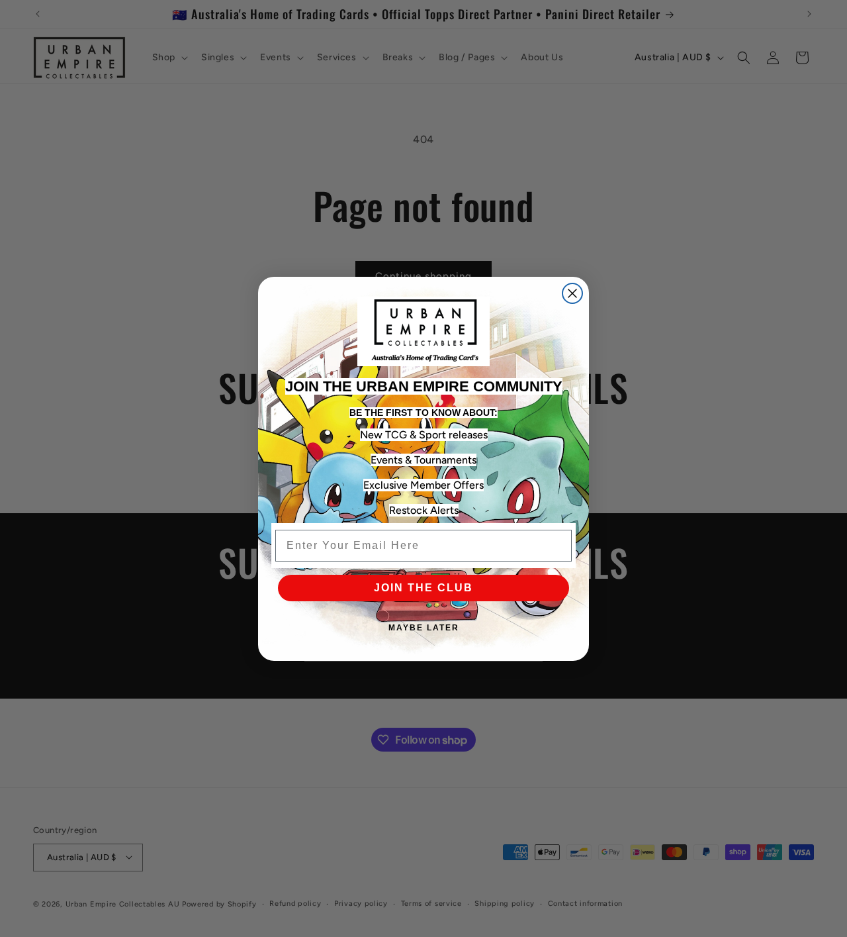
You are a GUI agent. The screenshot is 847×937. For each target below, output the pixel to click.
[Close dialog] (572, 293)
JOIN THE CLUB (423, 587)
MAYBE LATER (423, 627)
